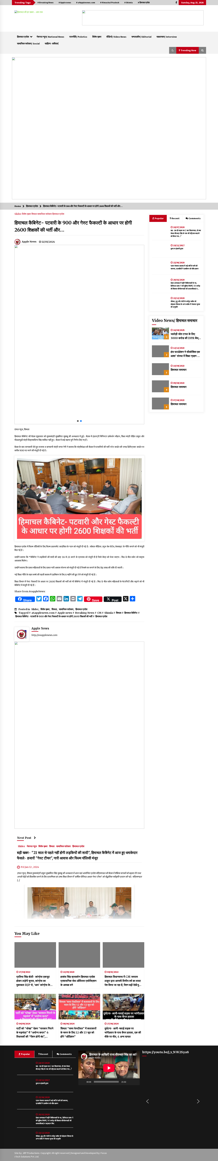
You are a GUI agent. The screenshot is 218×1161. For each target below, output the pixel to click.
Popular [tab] (159, 218)
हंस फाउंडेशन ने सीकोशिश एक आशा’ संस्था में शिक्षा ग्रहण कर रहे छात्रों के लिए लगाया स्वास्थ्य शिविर (185, 354)
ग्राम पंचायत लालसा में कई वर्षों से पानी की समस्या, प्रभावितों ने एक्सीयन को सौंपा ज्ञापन (184, 267)
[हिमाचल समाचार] (160, 369)
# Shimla (128, 2)
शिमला (34, 213)
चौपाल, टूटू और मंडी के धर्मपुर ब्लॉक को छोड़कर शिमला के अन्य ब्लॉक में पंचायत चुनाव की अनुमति (185, 304)
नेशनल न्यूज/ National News (50, 36)
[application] (109, 1068)
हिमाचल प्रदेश (23, 36)
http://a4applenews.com (44, 635)
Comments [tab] (195, 218)
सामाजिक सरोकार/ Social (28, 43)
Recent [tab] (176, 218)
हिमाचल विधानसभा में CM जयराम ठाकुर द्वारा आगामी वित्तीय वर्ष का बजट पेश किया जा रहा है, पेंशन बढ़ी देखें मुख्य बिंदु (123, 981)
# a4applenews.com (85, 2)
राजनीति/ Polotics (78, 36)
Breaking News (84, 612)
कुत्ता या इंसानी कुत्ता (177, 248)
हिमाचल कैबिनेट (130, 612)
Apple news (65, 612)
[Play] (82, 1081)
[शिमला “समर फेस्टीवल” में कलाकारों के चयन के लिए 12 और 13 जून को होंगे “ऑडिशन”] (79, 1006)
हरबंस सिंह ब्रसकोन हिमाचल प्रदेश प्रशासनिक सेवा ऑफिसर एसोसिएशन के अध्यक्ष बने (78, 981)
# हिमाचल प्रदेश (144, 2)
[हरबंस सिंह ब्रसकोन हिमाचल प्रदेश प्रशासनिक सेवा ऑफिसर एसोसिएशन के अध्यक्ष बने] (79, 955)
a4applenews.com (43, 612)
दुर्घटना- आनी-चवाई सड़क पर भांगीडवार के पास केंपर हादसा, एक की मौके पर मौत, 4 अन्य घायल (123, 1032)
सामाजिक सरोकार (44, 213)
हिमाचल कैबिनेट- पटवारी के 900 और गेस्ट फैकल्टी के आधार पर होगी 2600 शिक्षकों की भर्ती (53, 616)
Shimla (108, 612)
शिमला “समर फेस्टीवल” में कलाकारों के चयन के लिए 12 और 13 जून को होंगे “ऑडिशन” (78, 1032)
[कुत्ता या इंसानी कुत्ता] (160, 249)
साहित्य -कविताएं (51, 43)
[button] (87, 18)
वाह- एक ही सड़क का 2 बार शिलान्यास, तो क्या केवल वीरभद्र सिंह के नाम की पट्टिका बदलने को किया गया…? (186, 233)
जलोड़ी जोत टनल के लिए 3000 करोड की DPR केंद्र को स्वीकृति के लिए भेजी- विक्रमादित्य (185, 336)
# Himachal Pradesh (109, 2)
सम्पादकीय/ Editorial (141, 36)
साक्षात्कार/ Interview (167, 36)
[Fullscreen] (135, 1081)
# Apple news (65, 2)
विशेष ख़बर (96, 36)
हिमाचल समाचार (178, 369)
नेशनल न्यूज (32, 846)
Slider (18, 213)
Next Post (24, 837)
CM (99, 612)
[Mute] (129, 1081)
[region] (143, 17)
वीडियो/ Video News (116, 36)
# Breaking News (45, 2)
